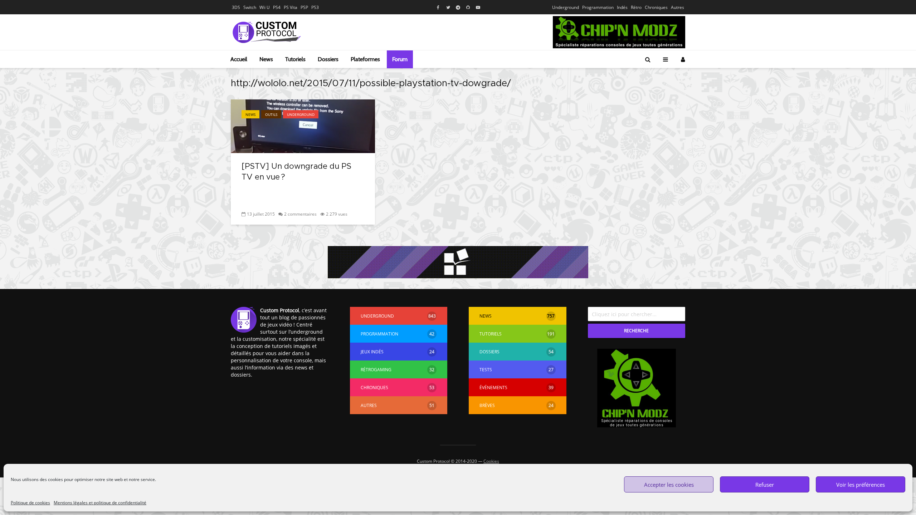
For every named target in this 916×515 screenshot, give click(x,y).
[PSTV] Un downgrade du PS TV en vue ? (296, 172)
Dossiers (328, 59)
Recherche (636, 331)
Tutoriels (295, 59)
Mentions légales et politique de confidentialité (100, 503)
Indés (622, 7)
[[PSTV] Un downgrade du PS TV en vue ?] (303, 125)
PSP (304, 7)
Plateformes (365, 59)
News (266, 59)
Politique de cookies (30, 503)
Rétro (636, 7)
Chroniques (656, 7)
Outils (271, 114)
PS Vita (290, 7)
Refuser (764, 484)
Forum (400, 59)
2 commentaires (300, 214)
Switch (249, 7)
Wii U (264, 7)
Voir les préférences (860, 484)
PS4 (277, 7)
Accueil (238, 59)
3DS (236, 7)
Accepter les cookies (669, 484)
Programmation (598, 7)
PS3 (315, 7)
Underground (565, 7)
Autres (677, 7)
